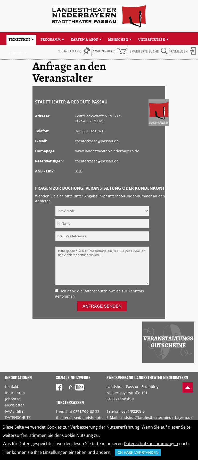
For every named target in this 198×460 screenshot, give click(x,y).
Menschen (118, 39)
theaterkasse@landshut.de (79, 417)
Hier (7, 452)
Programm (50, 39)
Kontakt (11, 386)
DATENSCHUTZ (18, 417)
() (105, 51)
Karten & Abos (84, 39)
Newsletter (14, 405)
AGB (78, 171)
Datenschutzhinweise (102, 291)
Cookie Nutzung (77, 435)
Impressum (15, 392)
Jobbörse (12, 398)
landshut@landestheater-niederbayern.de (156, 417)
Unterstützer (151, 39)
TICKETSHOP (19, 39)
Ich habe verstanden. (138, 452)
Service (16, 53)
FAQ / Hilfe (14, 411)
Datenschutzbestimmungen (151, 443)
